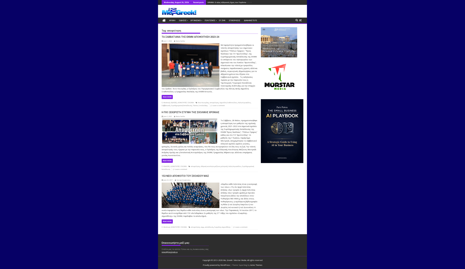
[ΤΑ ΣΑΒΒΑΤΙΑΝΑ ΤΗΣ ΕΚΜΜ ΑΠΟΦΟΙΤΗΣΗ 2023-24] (190, 45)
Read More (167, 97)
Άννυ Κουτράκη (203, 103)
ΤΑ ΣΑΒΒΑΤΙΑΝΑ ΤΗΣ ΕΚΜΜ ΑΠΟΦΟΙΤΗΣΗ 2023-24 (190, 36)
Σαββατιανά (166, 105)
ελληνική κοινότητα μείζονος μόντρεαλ (214, 166)
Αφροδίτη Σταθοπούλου (228, 103)
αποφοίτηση (214, 103)
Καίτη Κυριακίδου (244, 103)
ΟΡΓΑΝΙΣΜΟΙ (195, 20)
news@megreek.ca (170, 252)
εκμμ (202, 227)
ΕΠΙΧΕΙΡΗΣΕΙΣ (234, 20)
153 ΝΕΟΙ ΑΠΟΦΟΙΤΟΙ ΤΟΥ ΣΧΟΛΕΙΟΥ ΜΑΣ (185, 175)
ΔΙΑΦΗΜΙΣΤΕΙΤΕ (250, 20)
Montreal (167, 103)
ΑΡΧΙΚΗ (172, 20)
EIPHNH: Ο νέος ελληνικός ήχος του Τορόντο (227, 2)
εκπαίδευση (209, 227)
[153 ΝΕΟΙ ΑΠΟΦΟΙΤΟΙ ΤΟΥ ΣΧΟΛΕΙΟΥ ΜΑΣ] (190, 184)
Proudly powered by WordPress (216, 265)
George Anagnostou (183, 180)
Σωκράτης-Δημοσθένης (222, 227)
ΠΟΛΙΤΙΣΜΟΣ (210, 20)
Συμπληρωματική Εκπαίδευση (181, 105)
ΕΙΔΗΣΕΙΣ (183, 20)
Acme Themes (256, 265)
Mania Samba (180, 41)
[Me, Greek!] (164, 20)
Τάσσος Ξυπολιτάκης (200, 105)
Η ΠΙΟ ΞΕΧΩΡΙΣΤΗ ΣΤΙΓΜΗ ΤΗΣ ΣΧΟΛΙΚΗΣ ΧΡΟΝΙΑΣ (190, 112)
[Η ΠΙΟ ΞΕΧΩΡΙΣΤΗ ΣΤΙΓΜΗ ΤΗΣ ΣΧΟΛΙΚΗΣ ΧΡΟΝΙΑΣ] (190, 120)
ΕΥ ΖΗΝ (222, 20)
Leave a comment (219, 105)
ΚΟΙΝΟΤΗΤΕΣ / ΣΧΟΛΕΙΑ (186, 103)
